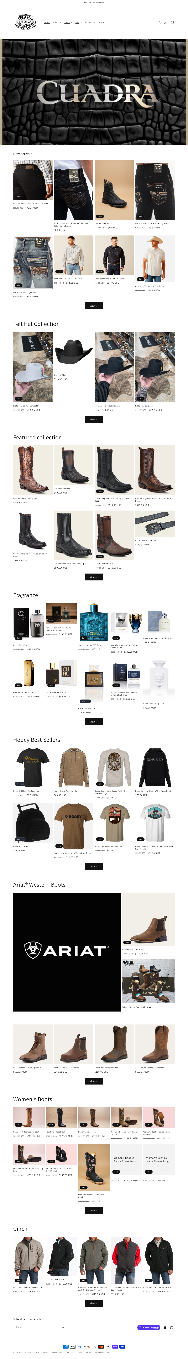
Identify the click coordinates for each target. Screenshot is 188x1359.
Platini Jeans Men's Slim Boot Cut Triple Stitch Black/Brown (71, 224)
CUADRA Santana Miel (104, 563)
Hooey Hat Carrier (20, 846)
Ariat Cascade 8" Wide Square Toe (27, 1068)
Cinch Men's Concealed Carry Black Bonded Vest (126, 1288)
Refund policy (57, 1352)
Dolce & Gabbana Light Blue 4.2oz (158, 638)
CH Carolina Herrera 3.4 (56, 692)
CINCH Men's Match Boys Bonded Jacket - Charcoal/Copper (92, 1288)
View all (94, 305)
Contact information (102, 1352)
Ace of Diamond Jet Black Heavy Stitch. (152, 223)
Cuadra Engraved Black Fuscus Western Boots (30, 555)
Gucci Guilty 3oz (20, 645)
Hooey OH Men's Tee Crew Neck (26, 791)
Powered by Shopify (41, 1352)
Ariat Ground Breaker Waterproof (149, 1068)
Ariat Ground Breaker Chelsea (66, 1068)
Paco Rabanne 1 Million (23, 692)
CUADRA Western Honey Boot (25, 498)
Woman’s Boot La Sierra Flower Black (91, 1196)
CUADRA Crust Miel (62, 488)
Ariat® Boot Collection (135, 1007)
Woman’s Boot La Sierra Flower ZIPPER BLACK (59, 1169)
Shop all (94, 55)
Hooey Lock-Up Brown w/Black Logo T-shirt (73, 853)
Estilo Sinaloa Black (144, 406)
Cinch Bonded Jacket (55, 1279)
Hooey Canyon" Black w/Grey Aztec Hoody (153, 791)
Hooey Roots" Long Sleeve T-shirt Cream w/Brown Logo (112, 792)
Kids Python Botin (102, 223)
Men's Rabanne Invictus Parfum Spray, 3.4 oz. (124, 646)
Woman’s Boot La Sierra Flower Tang (157, 1159)
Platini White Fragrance (153, 703)
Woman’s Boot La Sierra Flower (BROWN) (156, 1133)
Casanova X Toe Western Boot (26, 1132)
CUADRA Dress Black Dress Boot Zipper (70, 563)
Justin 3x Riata (60, 375)
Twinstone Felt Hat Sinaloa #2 (107, 406)
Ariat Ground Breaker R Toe (106, 1068)
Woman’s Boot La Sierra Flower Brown (126, 1159)
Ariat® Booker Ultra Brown (133, 949)
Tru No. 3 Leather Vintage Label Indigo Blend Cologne (124, 693)
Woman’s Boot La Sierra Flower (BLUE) (124, 1133)
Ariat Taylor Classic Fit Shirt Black (109, 279)
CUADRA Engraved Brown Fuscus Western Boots (153, 499)
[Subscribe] (62, 1327)
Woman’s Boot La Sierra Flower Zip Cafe (28, 1169)
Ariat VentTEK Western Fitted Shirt (149, 286)
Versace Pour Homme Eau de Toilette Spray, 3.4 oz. (58, 629)
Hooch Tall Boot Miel (87, 1132)
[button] (57, 22)
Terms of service (85, 1352)
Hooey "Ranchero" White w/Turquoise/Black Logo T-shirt (154, 847)
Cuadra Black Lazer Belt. (145, 540)
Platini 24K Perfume (86, 708)
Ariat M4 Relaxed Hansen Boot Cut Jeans (30, 204)
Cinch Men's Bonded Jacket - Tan (27, 1287)
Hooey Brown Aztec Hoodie (65, 791)
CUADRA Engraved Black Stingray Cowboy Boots (113, 499)
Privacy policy (70, 1352)
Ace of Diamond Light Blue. (25, 292)
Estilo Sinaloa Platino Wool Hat (26, 406)
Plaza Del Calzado (26, 1352)
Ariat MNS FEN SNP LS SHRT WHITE (69, 279)
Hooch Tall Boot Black (55, 1132)
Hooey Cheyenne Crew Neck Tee (108, 846)
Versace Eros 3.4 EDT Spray (90, 645)
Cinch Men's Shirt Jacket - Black (157, 1287)
